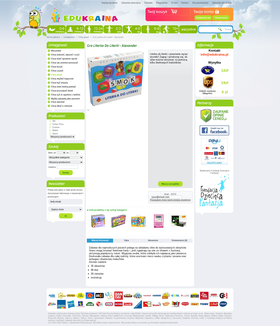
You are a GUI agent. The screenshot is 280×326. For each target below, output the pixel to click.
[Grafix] (52, 304)
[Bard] (128, 295)
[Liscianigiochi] (99, 304)
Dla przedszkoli (200, 3)
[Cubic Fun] (185, 295)
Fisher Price (58, 124)
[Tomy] (204, 304)
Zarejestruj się (203, 18)
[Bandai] (118, 295)
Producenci (56, 116)
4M (53, 121)
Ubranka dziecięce (131, 3)
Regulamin (162, 3)
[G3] (223, 295)
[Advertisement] (170, 122)
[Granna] (61, 304)
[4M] (52, 295)
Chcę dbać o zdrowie (61, 106)
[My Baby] (118, 304)
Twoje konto (221, 18)
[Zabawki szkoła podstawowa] (150, 29)
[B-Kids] (109, 295)
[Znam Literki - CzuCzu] (138, 228)
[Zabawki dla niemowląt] (56, 29)
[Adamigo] (71, 295)
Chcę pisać (83, 37)
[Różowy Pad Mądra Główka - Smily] (158, 228)
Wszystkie (56, 51)
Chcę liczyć (56, 67)
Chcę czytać (57, 71)
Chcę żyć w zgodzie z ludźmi (65, 94)
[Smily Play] (166, 304)
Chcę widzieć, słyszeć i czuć (65, 55)
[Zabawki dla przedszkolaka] (131, 29)
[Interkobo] (80, 304)
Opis (126, 240)
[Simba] (156, 304)
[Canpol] (137, 295)
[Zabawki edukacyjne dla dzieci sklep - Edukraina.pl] (85, 26)
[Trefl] (214, 304)
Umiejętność (69, 37)
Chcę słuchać (58, 102)
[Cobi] (166, 295)
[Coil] (175, 295)
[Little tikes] (109, 304)
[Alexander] (90, 295)
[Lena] (90, 304)
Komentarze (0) (179, 240)
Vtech (55, 133)
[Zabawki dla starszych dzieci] (169, 29)
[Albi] (80, 295)
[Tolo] (194, 304)
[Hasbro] (71, 304)
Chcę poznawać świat (62, 90)
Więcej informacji (100, 240)
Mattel (55, 130)
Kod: (166, 194)
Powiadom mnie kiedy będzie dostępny (170, 200)
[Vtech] (223, 304)
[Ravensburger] (137, 304)
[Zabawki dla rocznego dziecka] (94, 29)
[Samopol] (147, 304)
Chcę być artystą (59, 83)
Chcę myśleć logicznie (62, 79)
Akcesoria (153, 240)
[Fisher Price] (214, 295)
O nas (174, 3)
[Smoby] (175, 304)
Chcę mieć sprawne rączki (64, 59)
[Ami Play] (99, 295)
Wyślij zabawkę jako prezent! (65, 98)
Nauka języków (110, 3)
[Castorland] (147, 295)
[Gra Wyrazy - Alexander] (98, 228)
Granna (55, 127)
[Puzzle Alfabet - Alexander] (118, 228)
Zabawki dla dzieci (221, 3)
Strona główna (53, 37)
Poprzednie (88, 221)
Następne (191, 221)
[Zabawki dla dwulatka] (113, 29)
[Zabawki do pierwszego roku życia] (75, 29)
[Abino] (61, 295)
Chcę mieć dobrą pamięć (63, 86)
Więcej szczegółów (170, 184)
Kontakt (148, 3)
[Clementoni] (156, 295)
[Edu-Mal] (204, 295)
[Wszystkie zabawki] (188, 29)
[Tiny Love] (185, 304)
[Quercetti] (128, 304)
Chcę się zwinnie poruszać (64, 63)
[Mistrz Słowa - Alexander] (178, 228)
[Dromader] (194, 295)
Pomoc (185, 3)
